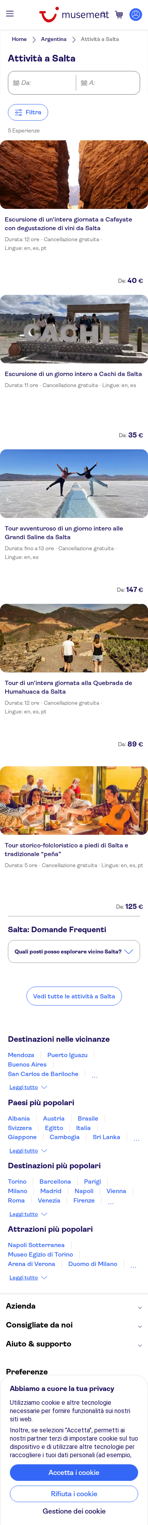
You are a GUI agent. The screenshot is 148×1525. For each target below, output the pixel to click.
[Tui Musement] (74, 14)
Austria (54, 1118)
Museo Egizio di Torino (40, 1254)
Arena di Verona (31, 1264)
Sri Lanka (106, 1137)
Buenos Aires (27, 1064)
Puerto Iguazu (67, 1055)
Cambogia (65, 1137)
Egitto (54, 1128)
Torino (17, 1181)
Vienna (116, 1191)
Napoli (84, 1191)
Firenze (84, 1200)
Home (19, 39)
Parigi (92, 1181)
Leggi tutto (23, 1087)
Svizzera (20, 1128)
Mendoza (21, 1055)
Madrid (51, 1191)
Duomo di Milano (92, 1264)
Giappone (22, 1137)
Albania (19, 1118)
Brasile (88, 1118)
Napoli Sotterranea (36, 1245)
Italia (83, 1128)
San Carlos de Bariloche (43, 1074)
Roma (16, 1200)
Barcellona (55, 1181)
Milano (17, 1191)
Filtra (33, 112)
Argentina (54, 39)
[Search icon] (103, 14)
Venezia (49, 1200)
